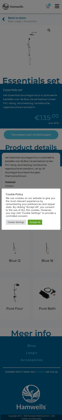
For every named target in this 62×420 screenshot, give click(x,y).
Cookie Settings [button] (16, 222)
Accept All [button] (35, 222)
